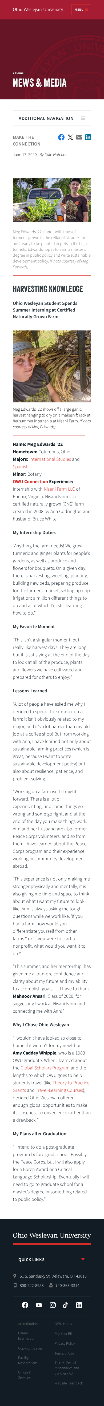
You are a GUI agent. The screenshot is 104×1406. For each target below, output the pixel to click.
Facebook (25, 1305)
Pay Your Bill (64, 1333)
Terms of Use (64, 1353)
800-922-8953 (32, 1285)
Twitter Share (70, 137)
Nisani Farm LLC (59, 489)
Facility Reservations (28, 1360)
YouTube (39, 1305)
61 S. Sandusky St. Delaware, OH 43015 (53, 1276)
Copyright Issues (30, 1348)
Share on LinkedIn (88, 137)
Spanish (21, 466)
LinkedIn (79, 1305)
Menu (79, 9)
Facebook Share (61, 137)
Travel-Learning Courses (59, 1090)
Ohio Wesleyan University (38, 10)
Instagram (53, 1305)
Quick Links (31, 1260)
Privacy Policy (65, 1343)
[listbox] (52, 1259)
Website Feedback (69, 1383)
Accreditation (28, 1324)
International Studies (50, 459)
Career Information (26, 1336)
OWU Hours (63, 1324)
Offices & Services (24, 1375)
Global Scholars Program (45, 1068)
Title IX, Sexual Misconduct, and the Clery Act (67, 1368)
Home (19, 73)
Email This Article (79, 137)
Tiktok (65, 1305)
